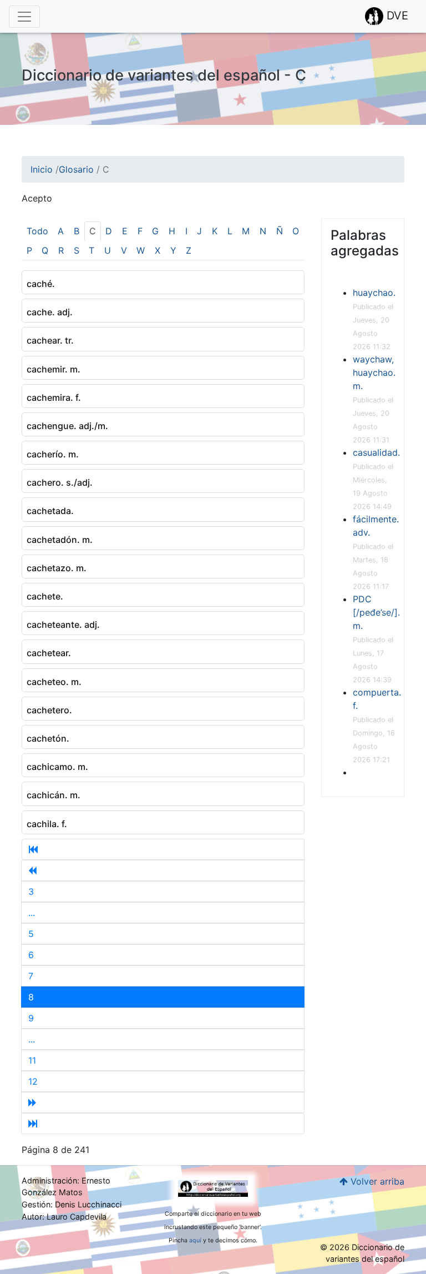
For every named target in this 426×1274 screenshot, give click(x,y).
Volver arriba (376, 1181)
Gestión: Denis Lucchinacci (71, 1204)
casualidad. (376, 452)
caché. (41, 283)
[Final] (163, 1123)
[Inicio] (163, 849)
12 (33, 1081)
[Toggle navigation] (24, 17)
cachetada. (50, 510)
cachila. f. (47, 823)
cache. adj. (50, 312)
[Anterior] (163, 870)
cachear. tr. (50, 340)
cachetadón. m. (60, 539)
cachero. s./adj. (60, 482)
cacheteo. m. (54, 681)
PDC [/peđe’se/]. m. (376, 612)
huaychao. (374, 292)
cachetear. (49, 652)
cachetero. (49, 710)
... (31, 912)
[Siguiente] (163, 1102)
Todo (37, 230)
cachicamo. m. (57, 766)
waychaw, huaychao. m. (374, 372)
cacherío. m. (53, 454)
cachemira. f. (54, 397)
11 (32, 1060)
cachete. (45, 596)
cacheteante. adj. (63, 624)
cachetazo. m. (57, 567)
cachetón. (48, 738)
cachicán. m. (53, 794)
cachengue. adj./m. (67, 425)
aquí (195, 1240)
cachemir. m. (53, 369)
